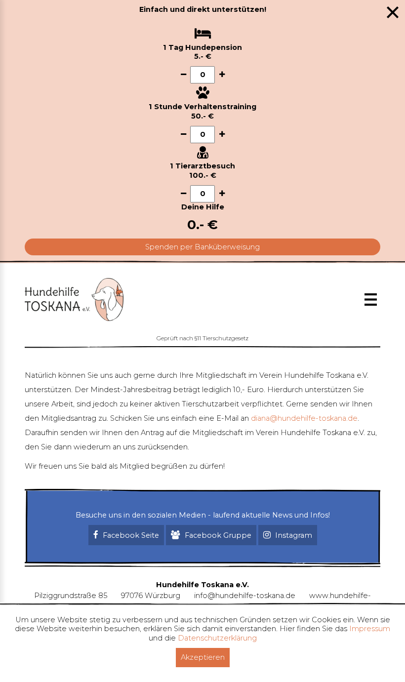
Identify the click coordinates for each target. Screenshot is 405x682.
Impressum (369, 628)
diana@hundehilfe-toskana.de (304, 418)
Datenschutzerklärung (217, 638)
